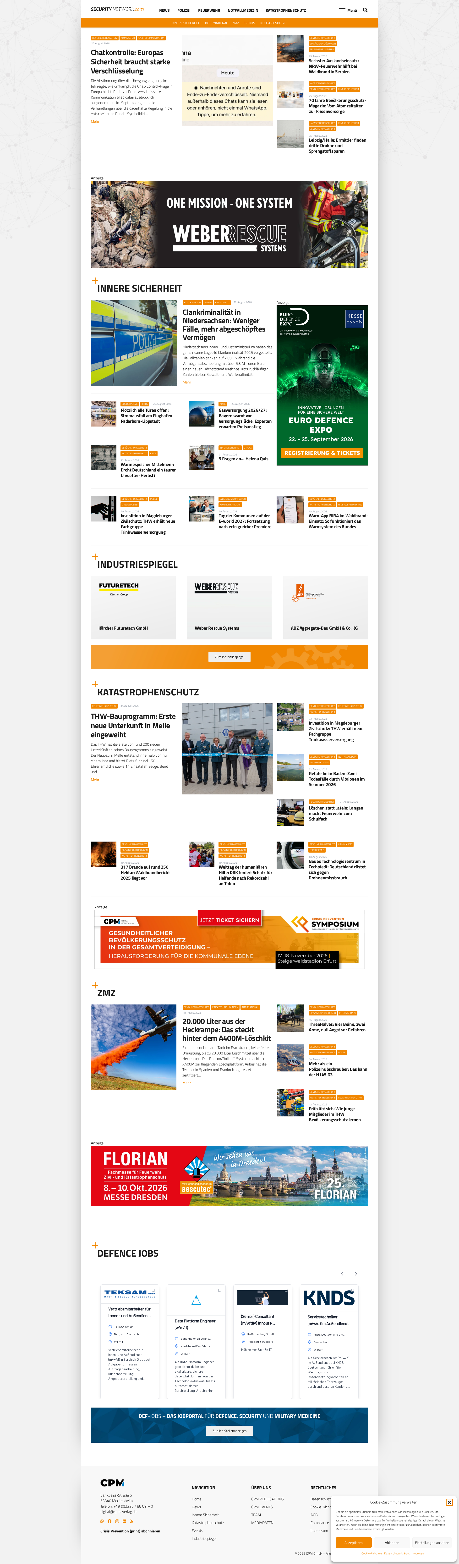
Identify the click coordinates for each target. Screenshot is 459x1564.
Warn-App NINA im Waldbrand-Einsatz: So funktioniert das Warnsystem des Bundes (338, 521)
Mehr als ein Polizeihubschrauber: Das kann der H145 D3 (338, 1069)
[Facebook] (109, 1521)
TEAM (256, 1515)
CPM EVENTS (262, 1507)
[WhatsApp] (102, 1521)
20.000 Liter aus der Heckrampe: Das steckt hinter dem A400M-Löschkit (226, 1029)
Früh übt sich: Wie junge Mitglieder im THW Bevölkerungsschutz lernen (335, 1114)
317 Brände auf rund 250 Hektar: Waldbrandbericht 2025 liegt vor (145, 872)
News (196, 1507)
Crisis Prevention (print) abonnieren (130, 1531)
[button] (449, 1502)
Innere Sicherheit (205, 1515)
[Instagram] (117, 1521)
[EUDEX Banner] (229, 1231)
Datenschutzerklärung (397, 1553)
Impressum (419, 1553)
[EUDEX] (322, 464)
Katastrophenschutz (208, 1522)
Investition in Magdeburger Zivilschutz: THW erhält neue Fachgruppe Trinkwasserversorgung (148, 523)
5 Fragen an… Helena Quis (243, 458)
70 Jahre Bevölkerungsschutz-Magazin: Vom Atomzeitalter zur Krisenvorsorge (337, 106)
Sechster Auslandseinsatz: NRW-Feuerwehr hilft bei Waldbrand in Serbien (334, 66)
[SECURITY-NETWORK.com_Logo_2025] (117, 9)
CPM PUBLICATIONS (267, 1499)
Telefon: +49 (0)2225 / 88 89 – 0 (126, 1506)
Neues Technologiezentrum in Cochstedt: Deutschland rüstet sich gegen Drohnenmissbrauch (337, 869)
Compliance (320, 1522)
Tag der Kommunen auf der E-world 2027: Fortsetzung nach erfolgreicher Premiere (245, 521)
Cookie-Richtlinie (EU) (328, 1507)
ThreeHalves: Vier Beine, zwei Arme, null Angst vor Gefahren (337, 1026)
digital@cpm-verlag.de (118, 1511)
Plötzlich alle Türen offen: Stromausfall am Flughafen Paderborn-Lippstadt (146, 415)
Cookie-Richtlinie (371, 1553)
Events (197, 1530)
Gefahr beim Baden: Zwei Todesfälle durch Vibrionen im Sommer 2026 (337, 779)
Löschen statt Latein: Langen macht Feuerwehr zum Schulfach (336, 813)
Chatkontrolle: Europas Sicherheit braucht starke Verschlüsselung (130, 61)
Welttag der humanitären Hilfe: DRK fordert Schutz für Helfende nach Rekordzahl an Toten (245, 875)
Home (196, 1499)
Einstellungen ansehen (432, 1542)
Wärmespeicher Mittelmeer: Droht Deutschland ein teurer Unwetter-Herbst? (148, 470)
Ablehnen (392, 1542)
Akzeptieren (353, 1542)
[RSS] (131, 1521)
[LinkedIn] (124, 1521)
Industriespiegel (204, 1538)
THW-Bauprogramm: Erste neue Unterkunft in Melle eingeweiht (133, 725)
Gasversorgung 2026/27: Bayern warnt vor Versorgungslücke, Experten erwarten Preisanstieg (245, 418)
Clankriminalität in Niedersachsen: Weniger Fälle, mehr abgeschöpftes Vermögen (224, 324)
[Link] (133, 624)
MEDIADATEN (262, 1522)
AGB (314, 1515)
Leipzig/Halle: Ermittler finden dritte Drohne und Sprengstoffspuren (337, 145)
